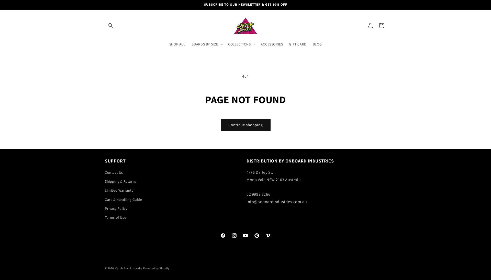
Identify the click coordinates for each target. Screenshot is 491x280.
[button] (110, 25)
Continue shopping (245, 124)
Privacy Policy (116, 208)
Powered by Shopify (156, 268)
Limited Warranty (119, 190)
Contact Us (114, 172)
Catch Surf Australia (129, 268)
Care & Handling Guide (123, 199)
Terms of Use (115, 217)
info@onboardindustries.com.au (277, 202)
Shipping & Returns (121, 181)
